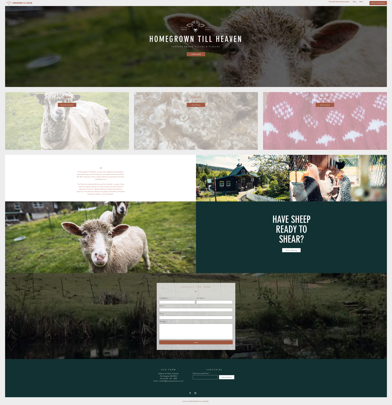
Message (162, 321)
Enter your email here (200, 373)
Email (161, 306)
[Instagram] (195, 393)
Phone (161, 313)
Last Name (200, 298)
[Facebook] (190, 393)
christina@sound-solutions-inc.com (171, 381)
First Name (163, 298)
